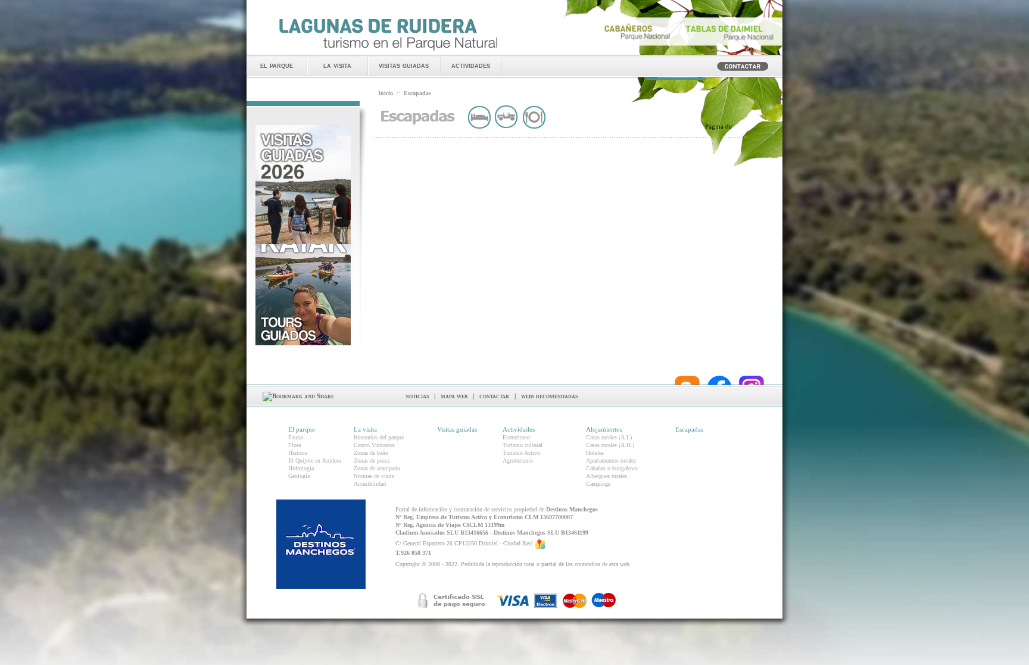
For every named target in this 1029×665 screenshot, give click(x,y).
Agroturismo (518, 460)
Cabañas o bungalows (612, 468)
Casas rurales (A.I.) (609, 437)
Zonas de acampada (377, 468)
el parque (276, 65)
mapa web (454, 395)
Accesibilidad (370, 483)
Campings (598, 483)
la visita (337, 65)
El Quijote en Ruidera (314, 460)
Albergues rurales (606, 476)
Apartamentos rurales (611, 460)
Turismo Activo (521, 452)
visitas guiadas (404, 65)
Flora (294, 445)
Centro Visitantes (374, 445)
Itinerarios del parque (379, 437)
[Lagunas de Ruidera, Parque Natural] (388, 51)
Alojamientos (604, 429)
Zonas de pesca (371, 460)
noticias (417, 395)
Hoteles (595, 452)
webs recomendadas (549, 395)
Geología (299, 476)
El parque (301, 429)
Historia (297, 452)
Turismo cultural (522, 445)
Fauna (295, 437)
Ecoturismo (516, 437)
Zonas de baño (371, 452)
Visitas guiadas (457, 429)
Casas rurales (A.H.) (610, 445)
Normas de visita (374, 476)
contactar (494, 395)
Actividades (519, 429)
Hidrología (301, 468)
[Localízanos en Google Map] (540, 544)
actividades (470, 65)
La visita (365, 429)
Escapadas (689, 429)
